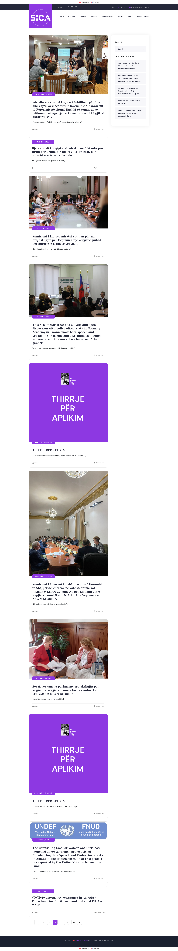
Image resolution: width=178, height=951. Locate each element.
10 (67, 922)
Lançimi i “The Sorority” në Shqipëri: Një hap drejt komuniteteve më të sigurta (128, 91)
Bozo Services (82, 940)
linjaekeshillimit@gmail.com (140, 7)
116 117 (122, 7)
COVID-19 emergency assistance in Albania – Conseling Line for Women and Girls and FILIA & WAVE (67, 901)
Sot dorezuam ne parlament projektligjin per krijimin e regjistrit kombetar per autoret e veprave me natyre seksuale (65, 690)
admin (36, 129)
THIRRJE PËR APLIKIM (49, 450)
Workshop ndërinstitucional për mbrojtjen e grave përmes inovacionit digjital (130, 113)
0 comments (100, 129)
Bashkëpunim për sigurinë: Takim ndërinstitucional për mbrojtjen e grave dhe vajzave (129, 78)
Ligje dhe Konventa (107, 16)
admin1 (36, 878)
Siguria (129, 16)
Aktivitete (83, 16)
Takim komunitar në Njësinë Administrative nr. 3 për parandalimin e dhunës (128, 66)
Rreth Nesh (72, 16)
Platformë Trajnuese (142, 16)
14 (74, 922)
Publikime (93, 16)
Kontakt (120, 16)
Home (62, 16)
